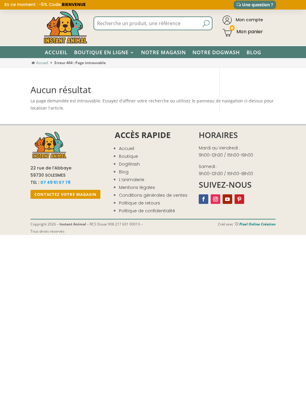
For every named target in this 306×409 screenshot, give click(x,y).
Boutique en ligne (101, 52)
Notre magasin (163, 52)
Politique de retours (139, 203)
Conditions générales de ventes (153, 195)
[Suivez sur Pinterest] (239, 199)
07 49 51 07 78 (55, 182)
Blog (254, 52)
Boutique (128, 156)
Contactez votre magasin (65, 194)
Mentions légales (137, 187)
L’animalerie (131, 180)
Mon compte (249, 20)
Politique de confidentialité (147, 211)
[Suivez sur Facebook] (203, 199)
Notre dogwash (216, 52)
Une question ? (257, 4)
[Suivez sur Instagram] (215, 199)
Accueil (56, 52)
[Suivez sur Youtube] (227, 199)
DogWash (129, 164)
